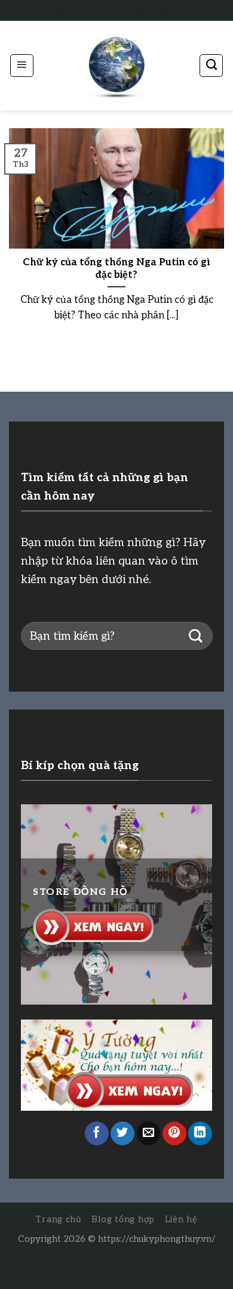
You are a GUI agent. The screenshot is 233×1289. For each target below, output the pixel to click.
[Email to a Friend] (149, 1133)
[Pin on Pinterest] (174, 1133)
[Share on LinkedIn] (200, 1133)
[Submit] (196, 636)
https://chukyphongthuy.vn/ (157, 1239)
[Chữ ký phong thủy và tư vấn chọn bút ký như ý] (116, 66)
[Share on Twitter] (122, 1133)
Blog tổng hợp (123, 1219)
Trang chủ (58, 1219)
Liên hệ (181, 1219)
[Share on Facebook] (97, 1133)
